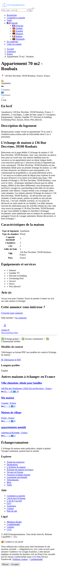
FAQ (9, 503)
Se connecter (12, 41)
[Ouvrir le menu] (33, 8)
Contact (10, 508)
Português (18, 39)
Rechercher (12, 15)
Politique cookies (20, 559)
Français (17, 25)
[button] (12, 23)
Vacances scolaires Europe (18, 475)
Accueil (10, 49)
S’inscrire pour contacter (12, 313)
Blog (9, 482)
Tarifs (9, 20)
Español (17, 31)
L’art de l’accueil (14, 501)
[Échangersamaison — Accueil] (16, 7)
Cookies (10, 527)
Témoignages (13, 480)
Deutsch (17, 33)
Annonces (11, 51)
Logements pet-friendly (17, 477)
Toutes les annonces (15, 462)
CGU (9, 529)
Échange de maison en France (20, 469)
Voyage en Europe (15, 472)
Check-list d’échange (16, 498)
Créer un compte (14, 44)
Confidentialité (13, 524)
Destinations (12, 464)
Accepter (15, 564)
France (10, 54)
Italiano (17, 36)
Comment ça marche (16, 18)
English (17, 28)
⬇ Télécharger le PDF (11, 360)
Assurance (11, 506)
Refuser (5, 564)
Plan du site (12, 511)
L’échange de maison (16, 467)
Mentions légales (14, 522)
